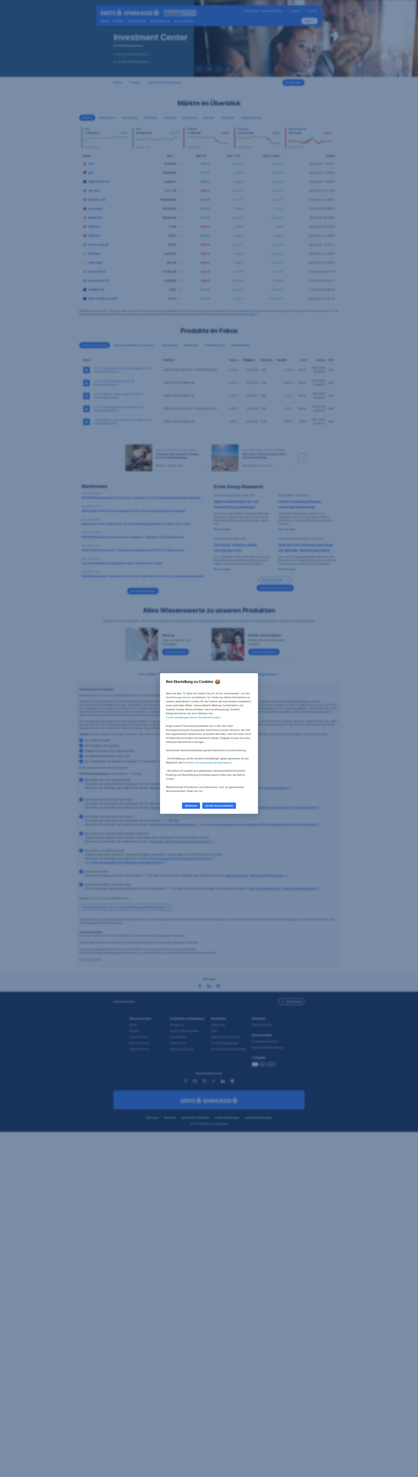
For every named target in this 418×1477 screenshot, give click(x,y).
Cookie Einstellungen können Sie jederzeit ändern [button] (193, 717)
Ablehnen (191, 805)
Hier (209, 697)
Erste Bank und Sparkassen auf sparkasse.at (207, 762)
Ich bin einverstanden (219, 805)
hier (200, 791)
